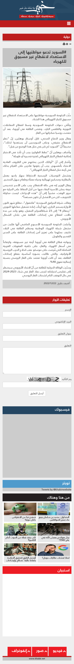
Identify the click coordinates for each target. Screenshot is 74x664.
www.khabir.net (37, 658)
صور (40, 650)
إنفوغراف (19, 650)
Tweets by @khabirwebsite (56, 489)
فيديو (57, 650)
